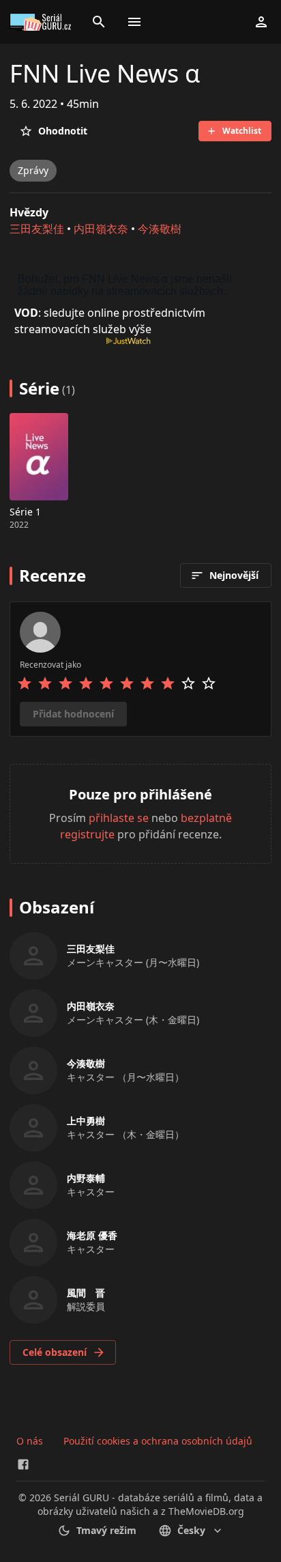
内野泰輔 (86, 1178)
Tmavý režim (106, 1530)
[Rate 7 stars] (147, 683)
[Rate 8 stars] (168, 683)
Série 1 (25, 511)
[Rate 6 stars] (127, 683)
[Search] (99, 22)
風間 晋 (86, 1292)
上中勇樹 (86, 1120)
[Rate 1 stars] (24, 683)
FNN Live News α (105, 73)
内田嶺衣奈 (101, 228)
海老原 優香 (92, 1235)
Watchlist (241, 131)
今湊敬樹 (159, 228)
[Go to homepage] (42, 22)
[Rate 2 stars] (45, 683)
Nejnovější (233, 575)
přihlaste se (119, 817)
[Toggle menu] (134, 22)
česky (191, 1530)
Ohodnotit (62, 130)
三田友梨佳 (37, 228)
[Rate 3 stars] (65, 683)
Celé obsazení (55, 1352)
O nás (29, 1440)
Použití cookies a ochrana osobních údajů (157, 1440)
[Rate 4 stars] (86, 683)
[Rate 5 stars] (106, 683)
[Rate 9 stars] (188, 683)
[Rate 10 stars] (208, 683)
